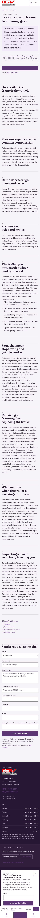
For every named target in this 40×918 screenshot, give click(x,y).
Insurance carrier (10, 686)
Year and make (6, 661)
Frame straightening (8, 632)
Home (3, 10)
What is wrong (6, 670)
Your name (5, 704)
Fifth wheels (6, 624)
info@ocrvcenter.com (10, 792)
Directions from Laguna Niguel (13, 862)
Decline (28, 909)
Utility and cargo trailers (10, 621)
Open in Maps (26, 857)
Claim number (9, 695)
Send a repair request (20, 68)
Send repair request (20, 733)
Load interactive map (10, 857)
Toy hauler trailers (8, 627)
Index (35, 3)
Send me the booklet (18, 903)
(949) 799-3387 (12, 73)
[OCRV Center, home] (8, 3)
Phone (4, 714)
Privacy (13, 910)
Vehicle (4, 652)
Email (20, 723)
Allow (36, 909)
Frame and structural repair (11, 629)
